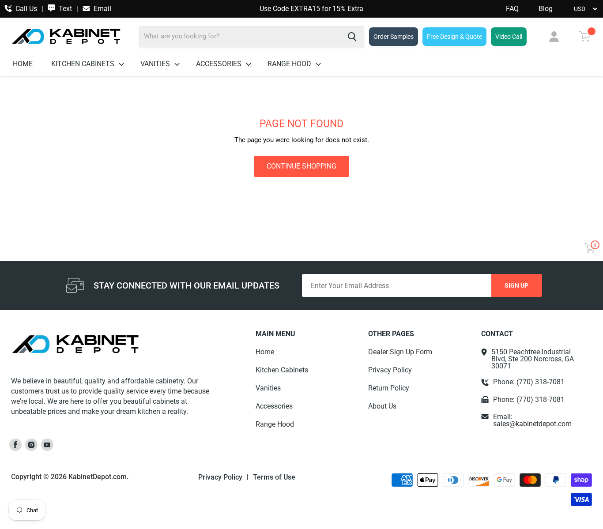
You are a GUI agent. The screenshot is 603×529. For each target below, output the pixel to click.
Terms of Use (274, 477)
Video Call (508, 36)
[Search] (352, 36)
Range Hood (290, 64)
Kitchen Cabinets (83, 64)
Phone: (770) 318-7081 (529, 382)
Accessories (219, 64)
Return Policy (388, 388)
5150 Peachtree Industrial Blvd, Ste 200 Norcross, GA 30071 (532, 359)
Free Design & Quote (454, 36)
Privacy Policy (390, 370)
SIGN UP (516, 285)
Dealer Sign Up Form (400, 352)
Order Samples (393, 36)
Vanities (156, 64)
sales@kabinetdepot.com (532, 424)
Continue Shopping (301, 166)
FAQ (512, 8)
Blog (546, 8)
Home (23, 64)
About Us (382, 406)
